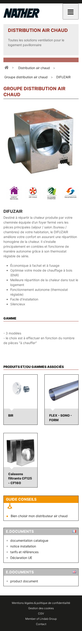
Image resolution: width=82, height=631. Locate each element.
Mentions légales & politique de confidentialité (41, 603)
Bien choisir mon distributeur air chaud (39, 516)
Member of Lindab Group (41, 618)
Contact (41, 624)
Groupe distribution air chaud (26, 77)
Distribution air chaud (34, 68)
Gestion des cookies (41, 608)
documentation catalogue (29, 540)
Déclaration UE (21, 558)
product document (24, 581)
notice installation (23, 546)
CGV (41, 613)
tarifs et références (24, 552)
